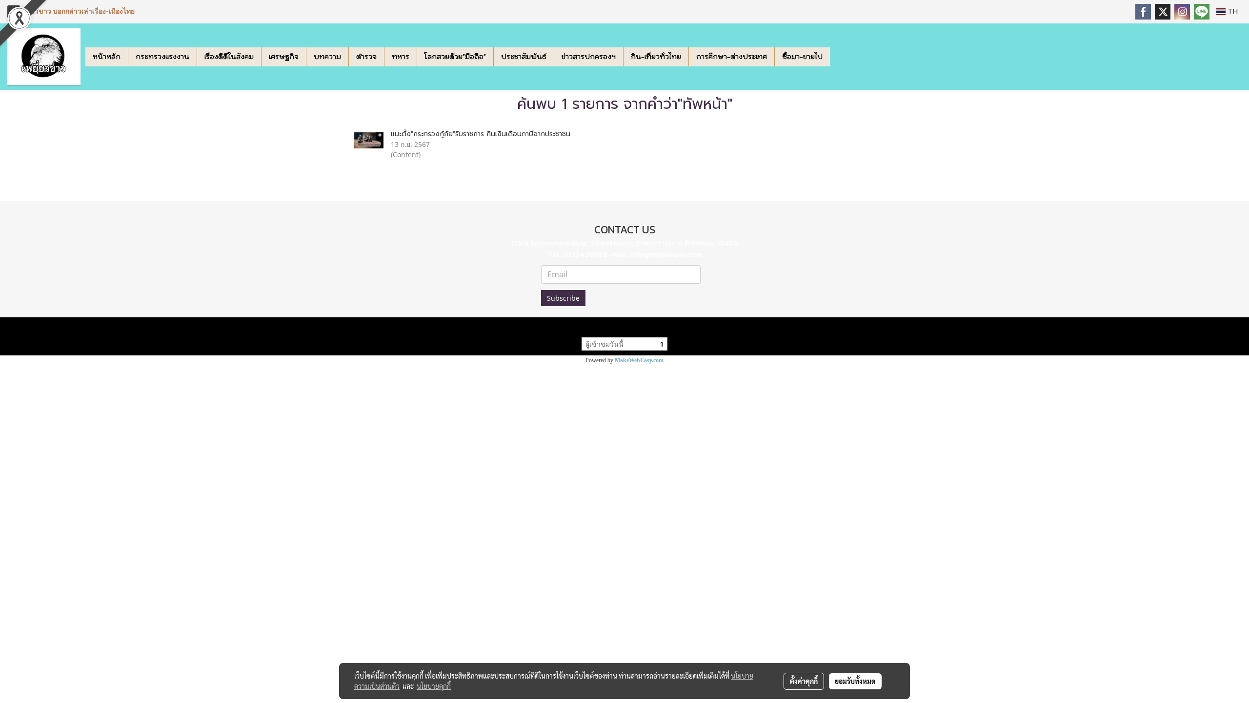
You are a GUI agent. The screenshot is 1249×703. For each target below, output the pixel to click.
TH (1232, 11)
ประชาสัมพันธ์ (523, 56)
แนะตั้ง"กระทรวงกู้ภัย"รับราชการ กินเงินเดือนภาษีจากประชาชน (480, 134)
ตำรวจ (366, 56)
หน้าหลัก (107, 56)
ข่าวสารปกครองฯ (589, 56)
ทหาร (400, 56)
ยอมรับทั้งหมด (855, 681)
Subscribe (563, 298)
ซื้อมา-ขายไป (802, 56)
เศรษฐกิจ (284, 56)
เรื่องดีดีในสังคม (229, 56)
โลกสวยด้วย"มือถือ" (455, 56)
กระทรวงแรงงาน (162, 56)
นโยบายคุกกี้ (434, 686)
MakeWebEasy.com (639, 360)
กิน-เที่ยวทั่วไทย (656, 56)
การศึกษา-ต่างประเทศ (731, 56)
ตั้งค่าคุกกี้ (804, 681)
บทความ (327, 56)
